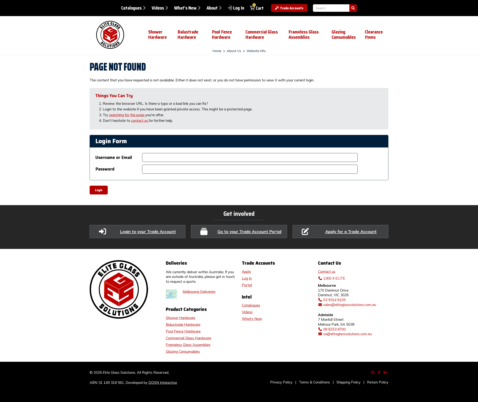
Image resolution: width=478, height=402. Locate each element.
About (212, 8)
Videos (158, 8)
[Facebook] (379, 372)
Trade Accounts (291, 8)
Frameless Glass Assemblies (303, 34)
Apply (246, 271)
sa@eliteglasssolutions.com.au (347, 334)
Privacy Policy (281, 382)
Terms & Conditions (314, 382)
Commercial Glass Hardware (262, 34)
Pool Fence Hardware (222, 34)
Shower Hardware (157, 34)
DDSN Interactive (162, 382)
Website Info (256, 51)
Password (104, 169)
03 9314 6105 (334, 300)
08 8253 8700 (334, 329)
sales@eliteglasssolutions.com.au (349, 304)
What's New (185, 8)
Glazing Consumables (344, 34)
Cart (260, 8)
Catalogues (131, 8)
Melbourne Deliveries (199, 291)
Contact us (326, 271)
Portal (247, 285)
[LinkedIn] (386, 372)
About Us (234, 51)
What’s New (252, 318)
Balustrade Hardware (188, 34)
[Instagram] (373, 372)
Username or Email (113, 157)
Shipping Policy (348, 382)
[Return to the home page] (116, 35)
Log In (238, 8)
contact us (140, 120)
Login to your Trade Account (148, 231)
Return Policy (377, 382)
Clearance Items (374, 34)
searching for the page (127, 115)
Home (216, 51)
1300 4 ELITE (334, 278)
